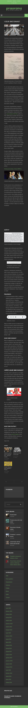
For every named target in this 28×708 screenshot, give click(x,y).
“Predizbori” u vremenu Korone (15, 535)
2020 (7, 575)
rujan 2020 (8, 608)
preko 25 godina (15, 434)
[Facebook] (12, 3)
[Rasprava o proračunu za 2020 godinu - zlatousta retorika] (8, 449)
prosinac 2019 (9, 623)
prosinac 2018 (9, 660)
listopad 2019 (9, 629)
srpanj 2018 (8, 676)
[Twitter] (16, 3)
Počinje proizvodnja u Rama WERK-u (13, 168)
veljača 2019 (9, 654)
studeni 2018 (9, 663)
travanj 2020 (9, 617)
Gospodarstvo (9, 582)
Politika (7, 588)
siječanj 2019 (9, 657)
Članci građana (9, 578)
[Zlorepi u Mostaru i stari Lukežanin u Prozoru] (8, 464)
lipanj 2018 (8, 679)
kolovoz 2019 (9, 636)
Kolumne (8, 585)
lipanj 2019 (8, 642)
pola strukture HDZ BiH (12, 113)
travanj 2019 (9, 648)
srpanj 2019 (8, 639)
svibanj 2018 (9, 682)
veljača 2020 (9, 620)
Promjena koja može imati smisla (16, 521)
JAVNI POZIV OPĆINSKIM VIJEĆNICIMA (15, 542)
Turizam (8, 597)
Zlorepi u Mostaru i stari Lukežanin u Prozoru (8, 468)
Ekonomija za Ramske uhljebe (15, 528)
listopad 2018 (9, 667)
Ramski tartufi (13, 514)
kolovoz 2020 (9, 611)
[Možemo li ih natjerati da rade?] (17, 449)
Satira (7, 594)
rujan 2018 (8, 670)
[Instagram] (14, 3)
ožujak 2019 (9, 651)
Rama (7, 591)
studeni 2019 (9, 626)
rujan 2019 (8, 632)
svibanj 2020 (9, 614)
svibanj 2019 (9, 645)
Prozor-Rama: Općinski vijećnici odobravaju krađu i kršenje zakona (15, 562)
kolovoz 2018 (9, 673)
